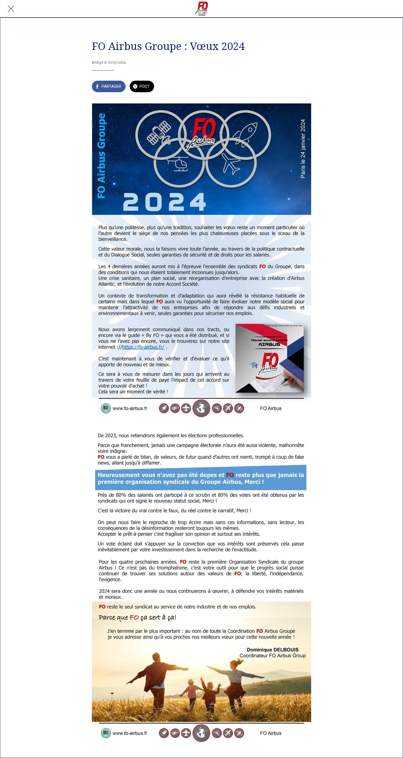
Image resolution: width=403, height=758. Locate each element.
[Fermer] (11, 8)
